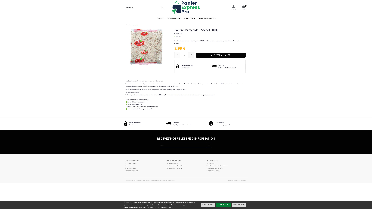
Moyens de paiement (131, 170)
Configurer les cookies (213, 170)
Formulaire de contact (172, 163)
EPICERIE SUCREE (174, 18)
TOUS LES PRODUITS (206, 18)
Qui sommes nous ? (131, 163)
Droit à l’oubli (210, 163)
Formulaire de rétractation (174, 168)
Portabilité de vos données (215, 168)
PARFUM (161, 18)
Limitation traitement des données (217, 166)
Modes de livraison (130, 168)
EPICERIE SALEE (189, 18)
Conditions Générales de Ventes (176, 166)
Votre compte (129, 166)
